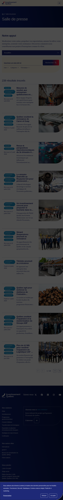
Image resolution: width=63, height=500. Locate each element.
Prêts (3, 411)
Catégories (13, 67)
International (5, 447)
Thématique (24, 67)
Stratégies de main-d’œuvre (10, 433)
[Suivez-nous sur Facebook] (42, 398)
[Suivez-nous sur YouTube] (60, 398)
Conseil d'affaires (7, 422)
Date (5, 67)
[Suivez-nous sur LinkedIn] (48, 398)
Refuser (44, 495)
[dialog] (31, 491)
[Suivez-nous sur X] (36, 398)
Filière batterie (6, 457)
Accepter (53, 495)
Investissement (6, 414)
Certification (5, 436)
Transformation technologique (10, 425)
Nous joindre (6, 465)
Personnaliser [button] (7, 495)
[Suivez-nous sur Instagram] (54, 398)
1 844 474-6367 (6, 468)
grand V (4, 449)
